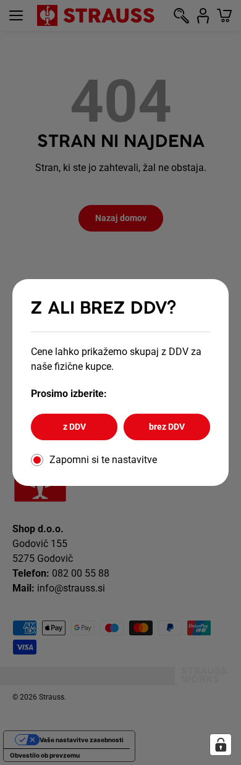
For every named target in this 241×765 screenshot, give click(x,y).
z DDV (74, 427)
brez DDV (167, 427)
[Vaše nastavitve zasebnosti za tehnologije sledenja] (220, 744)
